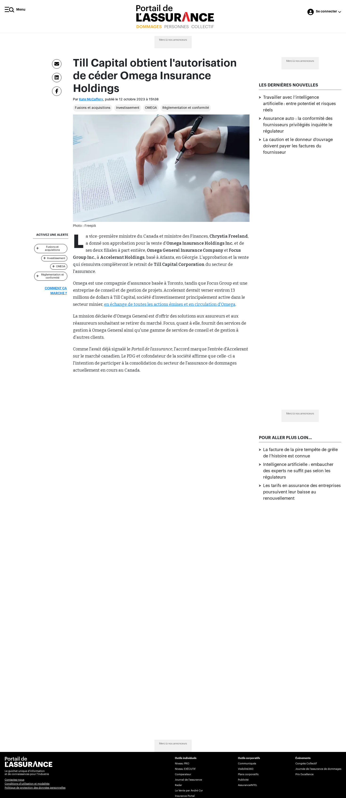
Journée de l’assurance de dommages (318, 769)
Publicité (243, 779)
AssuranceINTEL (247, 785)
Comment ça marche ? (56, 291)
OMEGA (151, 108)
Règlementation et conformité (185, 108)
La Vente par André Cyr (189, 790)
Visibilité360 (245, 769)
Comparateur (183, 774)
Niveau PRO (182, 763)
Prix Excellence (304, 774)
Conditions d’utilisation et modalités (27, 783)
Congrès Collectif (306, 763)
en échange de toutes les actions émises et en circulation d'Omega (169, 304)
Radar (178, 785)
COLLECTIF (202, 27)
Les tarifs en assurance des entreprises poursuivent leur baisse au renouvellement (302, 492)
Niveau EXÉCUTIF (185, 769)
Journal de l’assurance (188, 779)
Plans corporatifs (248, 774)
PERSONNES (176, 27)
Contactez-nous (14, 779)
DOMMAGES (149, 27)
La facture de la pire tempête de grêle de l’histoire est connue (300, 453)
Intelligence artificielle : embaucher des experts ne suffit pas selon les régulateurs (298, 471)
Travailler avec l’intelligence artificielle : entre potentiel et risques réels (299, 103)
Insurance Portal (185, 796)
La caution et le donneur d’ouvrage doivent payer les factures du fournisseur (298, 146)
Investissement (127, 108)
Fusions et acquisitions (92, 108)
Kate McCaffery (91, 99)
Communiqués (247, 763)
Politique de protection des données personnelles (35, 787)
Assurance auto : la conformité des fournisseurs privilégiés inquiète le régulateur (298, 124)
